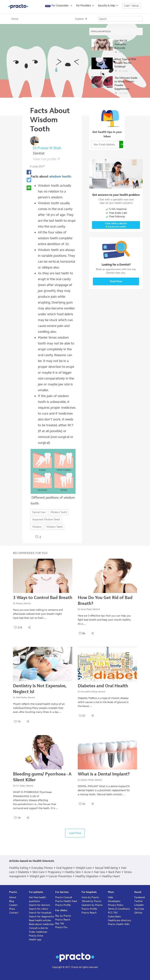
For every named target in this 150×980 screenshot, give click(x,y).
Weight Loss (84, 868)
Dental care (39, 512)
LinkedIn (139, 905)
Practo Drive (36, 935)
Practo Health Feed (66, 901)
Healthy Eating (18, 868)
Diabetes (23, 872)
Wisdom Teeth (54, 526)
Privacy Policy (115, 905)
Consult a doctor (38, 928)
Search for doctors (39, 905)
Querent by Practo (92, 905)
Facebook (139, 897)
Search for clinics (38, 908)
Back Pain (114, 872)
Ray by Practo (63, 915)
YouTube (139, 908)
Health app (35, 939)
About (12, 897)
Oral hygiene (64, 868)
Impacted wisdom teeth (46, 519)
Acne (87, 872)
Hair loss (99, 872)
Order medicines (38, 931)
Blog (11, 901)
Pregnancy (54, 872)
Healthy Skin (73, 872)
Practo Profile (63, 905)
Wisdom (37, 526)
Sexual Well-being (106, 868)
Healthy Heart (111, 876)
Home (14, 18)
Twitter (138, 901)
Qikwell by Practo (91, 901)
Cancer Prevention (60, 876)
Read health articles (40, 920)
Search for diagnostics (41, 916)
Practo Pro (61, 927)
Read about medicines (41, 924)
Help (110, 897)
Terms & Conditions (119, 908)
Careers (13, 905)
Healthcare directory (119, 920)
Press (12, 908)
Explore (79, 18)
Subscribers (114, 916)
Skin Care (38, 872)
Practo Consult (63, 897)
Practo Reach (62, 919)
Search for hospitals (40, 912)
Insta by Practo (90, 897)
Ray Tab (59, 923)
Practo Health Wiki (118, 924)
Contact (13, 912)
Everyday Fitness (42, 868)
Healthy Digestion (86, 876)
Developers (114, 901)
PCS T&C (113, 912)
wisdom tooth (60, 176)
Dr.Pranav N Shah (47, 148)
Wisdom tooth (58, 512)
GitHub (138, 912)
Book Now (116, 281)
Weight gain (37, 876)
